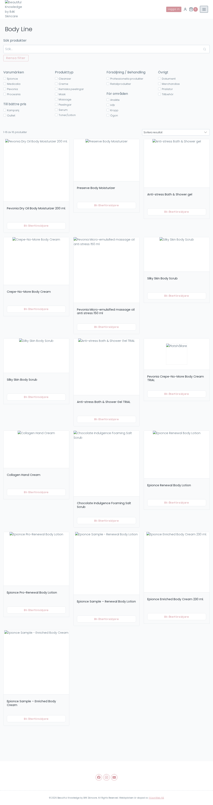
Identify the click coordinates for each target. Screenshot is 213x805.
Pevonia (12, 89)
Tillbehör (167, 94)
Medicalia (13, 84)
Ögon (114, 115)
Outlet (11, 115)
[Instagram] (106, 777)
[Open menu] (204, 9)
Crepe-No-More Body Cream (29, 292)
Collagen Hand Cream (23, 475)
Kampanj (13, 110)
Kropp (114, 110)
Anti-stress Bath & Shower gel (169, 194)
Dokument (169, 78)
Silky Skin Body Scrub (162, 278)
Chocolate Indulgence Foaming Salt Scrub (104, 505)
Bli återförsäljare (36, 225)
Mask (62, 94)
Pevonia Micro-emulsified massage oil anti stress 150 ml (106, 311)
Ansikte (115, 100)
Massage (65, 99)
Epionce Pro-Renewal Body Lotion (32, 592)
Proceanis (14, 94)
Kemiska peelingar (71, 89)
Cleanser (65, 78)
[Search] (204, 49)
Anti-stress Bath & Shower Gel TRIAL (103, 402)
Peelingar (65, 104)
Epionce (12, 78)
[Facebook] (98, 777)
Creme (63, 84)
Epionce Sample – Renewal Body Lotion (106, 601)
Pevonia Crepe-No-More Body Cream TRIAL (175, 378)
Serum (63, 110)
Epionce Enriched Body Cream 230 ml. (175, 599)
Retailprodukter (120, 84)
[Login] (185, 9)
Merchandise (171, 84)
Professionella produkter (126, 78)
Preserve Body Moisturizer (96, 188)
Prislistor (167, 89)
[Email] (114, 777)
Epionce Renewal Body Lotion (169, 485)
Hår (112, 105)
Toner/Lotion (67, 115)
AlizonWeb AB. (156, 797)
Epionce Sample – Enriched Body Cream (31, 703)
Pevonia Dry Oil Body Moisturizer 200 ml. (36, 208)
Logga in (174, 9)
